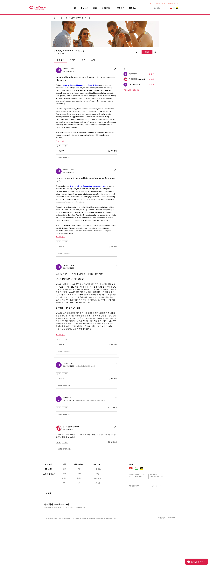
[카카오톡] (177, 8)
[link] (60, 60)
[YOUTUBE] (171, 8)
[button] (97, 464)
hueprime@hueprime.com (157, 486)
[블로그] (174, 8)
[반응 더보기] (65, 146)
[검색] (136, 52)
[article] (86, 114)
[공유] (115, 68)
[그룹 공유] (155, 52)
